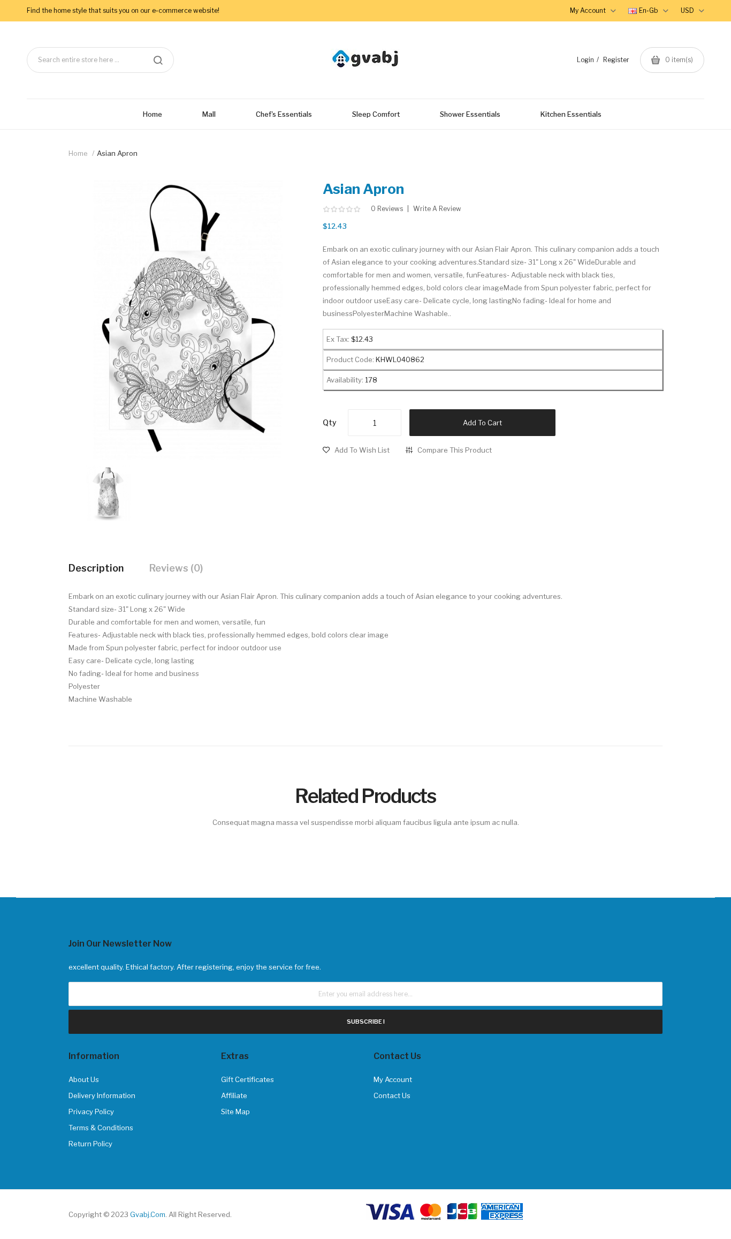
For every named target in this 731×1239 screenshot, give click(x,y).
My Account (393, 1079)
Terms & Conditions (100, 1127)
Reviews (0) (176, 568)
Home (78, 153)
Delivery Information (101, 1095)
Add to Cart (482, 422)
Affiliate (234, 1095)
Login (585, 60)
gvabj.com (147, 1214)
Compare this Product (454, 450)
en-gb (649, 10)
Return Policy (90, 1143)
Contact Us (392, 1095)
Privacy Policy (91, 1111)
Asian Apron (117, 153)
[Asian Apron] (108, 493)
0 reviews (387, 209)
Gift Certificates (247, 1079)
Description (96, 568)
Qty (330, 422)
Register (616, 60)
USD (688, 10)
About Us (83, 1079)
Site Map (235, 1111)
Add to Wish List (362, 450)
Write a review (437, 209)
